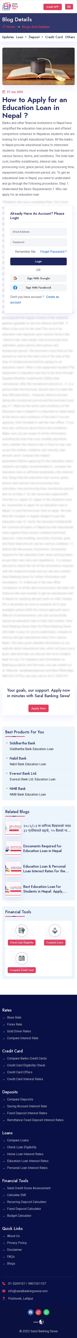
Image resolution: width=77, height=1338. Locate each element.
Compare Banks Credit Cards (27, 1058)
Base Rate (14, 1017)
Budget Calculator (19, 1216)
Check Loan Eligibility (22, 1147)
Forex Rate (14, 1024)
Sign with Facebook (38, 288)
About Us (13, 1236)
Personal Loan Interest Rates (27, 1168)
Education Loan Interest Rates (28, 1161)
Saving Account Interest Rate (27, 1106)
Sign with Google (38, 278)
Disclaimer (14, 1250)
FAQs (11, 1256)
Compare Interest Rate (22, 1038)
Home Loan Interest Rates (25, 1154)
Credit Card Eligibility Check (26, 1065)
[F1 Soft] (38, 1322)
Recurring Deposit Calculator (26, 1202)
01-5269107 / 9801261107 (26, 1283)
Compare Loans (18, 1140)
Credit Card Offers (19, 1072)
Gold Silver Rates (19, 1031)
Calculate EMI (16, 1195)
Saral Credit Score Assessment (29, 1188)
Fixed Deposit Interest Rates (27, 1113)
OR (38, 270)
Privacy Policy (17, 1243)
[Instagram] (38, 1312)
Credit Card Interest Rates (25, 1079)
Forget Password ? (53, 252)
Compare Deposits (20, 1099)
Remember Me (25, 252)
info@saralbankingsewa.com (28, 1291)
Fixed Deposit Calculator (24, 1209)
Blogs (11, 1263)
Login (38, 261)
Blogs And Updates (36, 27)
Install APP (53, 7)
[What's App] (46, 1312)
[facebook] (30, 1312)
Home (10, 27)
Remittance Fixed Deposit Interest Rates (35, 1120)
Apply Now (38, 708)
